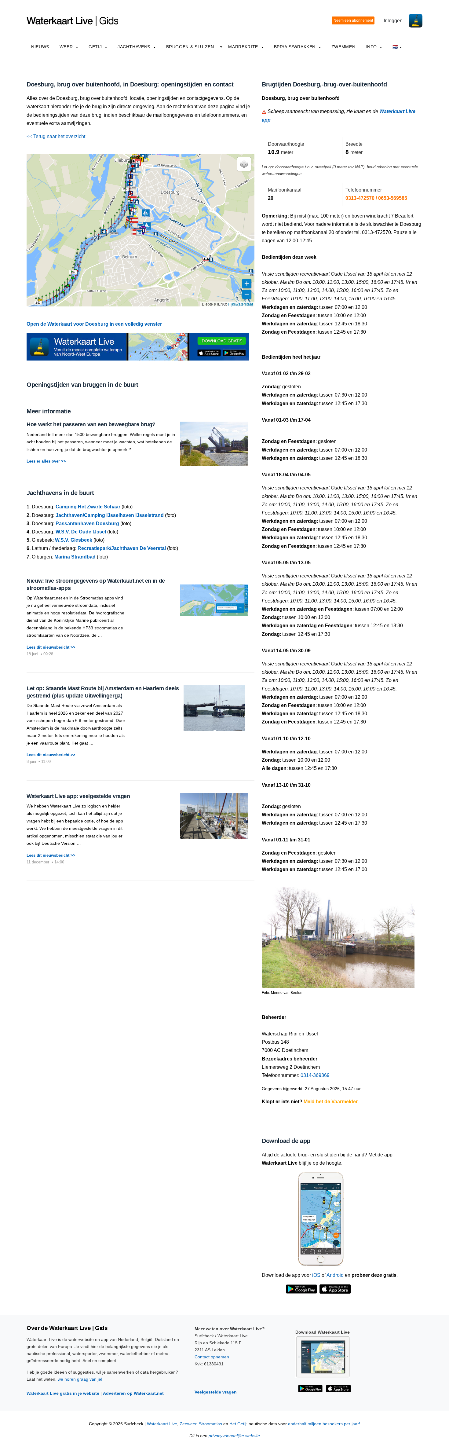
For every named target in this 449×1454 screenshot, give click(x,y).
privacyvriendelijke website (234, 1436)
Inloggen (393, 20)
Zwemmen (343, 46)
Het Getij (237, 1424)
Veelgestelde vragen (216, 1392)
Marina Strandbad (75, 556)
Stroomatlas (210, 1424)
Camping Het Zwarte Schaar (88, 506)
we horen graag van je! (80, 1379)
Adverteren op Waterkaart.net (133, 1393)
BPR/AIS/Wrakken (295, 46)
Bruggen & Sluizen (190, 46)
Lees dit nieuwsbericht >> (51, 647)
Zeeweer (188, 1424)
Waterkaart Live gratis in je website (63, 1393)
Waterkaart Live (162, 1424)
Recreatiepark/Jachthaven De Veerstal (122, 548)
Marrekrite (243, 46)
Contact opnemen (212, 1356)
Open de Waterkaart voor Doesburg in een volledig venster (94, 324)
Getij (96, 46)
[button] (46, 306)
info (372, 46)
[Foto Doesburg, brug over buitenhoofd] (338, 934)
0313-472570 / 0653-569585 (376, 198)
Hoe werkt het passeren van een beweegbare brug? (91, 424)
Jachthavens (135, 46)
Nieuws (40, 46)
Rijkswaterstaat (240, 303)
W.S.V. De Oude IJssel (81, 531)
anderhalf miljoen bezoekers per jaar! (324, 1424)
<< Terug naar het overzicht (56, 136)
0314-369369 (315, 1075)
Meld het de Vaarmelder (330, 1101)
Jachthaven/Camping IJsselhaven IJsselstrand (110, 515)
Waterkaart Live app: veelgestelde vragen (78, 796)
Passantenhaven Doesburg (87, 523)
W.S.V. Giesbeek (73, 540)
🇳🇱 (395, 46)
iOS (316, 1275)
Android (335, 1275)
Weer (67, 46)
